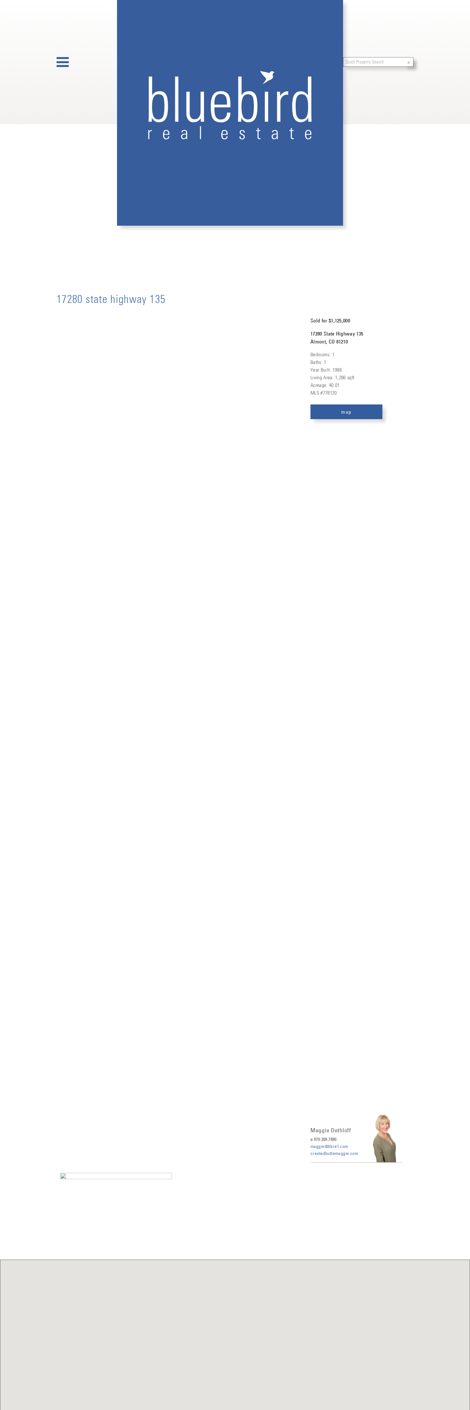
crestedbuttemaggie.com (334, 1153)
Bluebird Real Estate (230, 113)
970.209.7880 (325, 1139)
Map (346, 412)
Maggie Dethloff (330, 1130)
